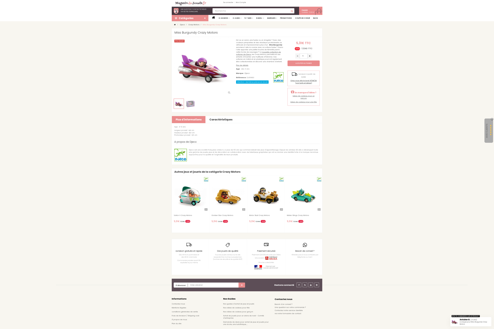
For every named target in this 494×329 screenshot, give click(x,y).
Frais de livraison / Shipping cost (185, 315)
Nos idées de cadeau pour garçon (238, 311)
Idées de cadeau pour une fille (303, 102)
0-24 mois (223, 18)
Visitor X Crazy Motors (183, 215)
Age (238, 69)
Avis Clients (487, 131)
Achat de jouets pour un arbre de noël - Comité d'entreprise (243, 316)
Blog (315, 18)
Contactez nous (178, 304)
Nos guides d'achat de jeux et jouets (238, 304)
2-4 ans (236, 18)
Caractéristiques (220, 119)
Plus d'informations (189, 119)
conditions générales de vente (185, 311)
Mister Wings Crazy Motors (298, 215)
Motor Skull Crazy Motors (259, 215)
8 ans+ (259, 18)
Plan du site (176, 323)
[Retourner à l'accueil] (175, 24)
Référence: (241, 77)
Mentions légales (179, 307)
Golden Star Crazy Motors (222, 215)
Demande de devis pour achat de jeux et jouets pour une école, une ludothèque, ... (246, 323)
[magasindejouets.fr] (190, 3)
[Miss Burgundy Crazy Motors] (179, 104)
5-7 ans (248, 18)
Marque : (240, 73)
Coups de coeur (302, 18)
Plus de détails (242, 65)
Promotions (286, 18)
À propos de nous (179, 319)
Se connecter (228, 2)
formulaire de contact (292, 313)
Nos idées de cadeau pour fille (236, 307)
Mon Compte (241, 2)
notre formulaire (190, 11)
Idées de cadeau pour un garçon (304, 97)
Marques (271, 18)
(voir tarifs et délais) (303, 81)
